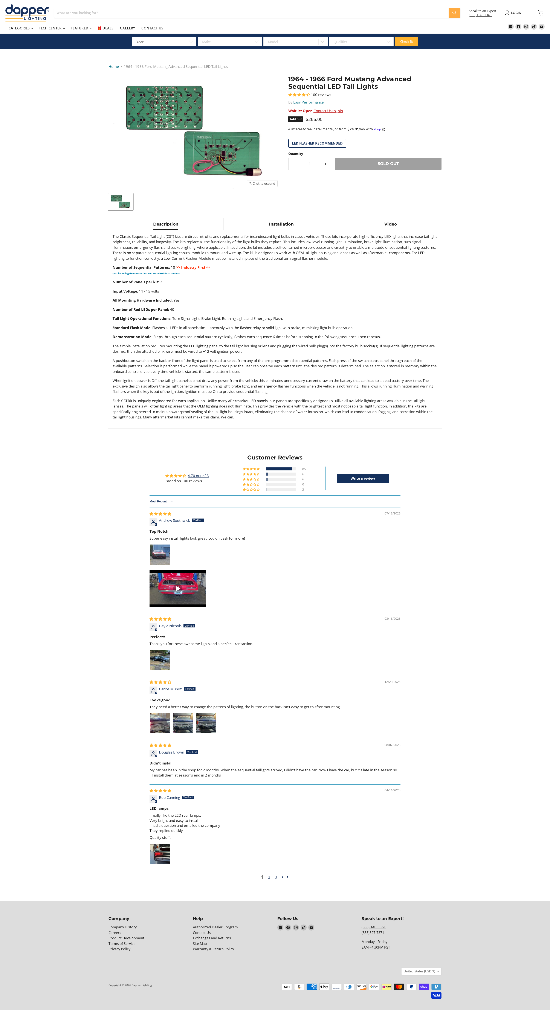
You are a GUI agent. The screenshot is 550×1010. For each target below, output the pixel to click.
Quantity (295, 154)
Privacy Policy (119, 949)
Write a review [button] (363, 478)
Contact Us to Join (328, 110)
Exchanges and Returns (212, 938)
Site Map (200, 943)
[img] (160, 513)
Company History (122, 927)
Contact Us (202, 932)
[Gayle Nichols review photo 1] (160, 660)
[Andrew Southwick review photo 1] (160, 554)
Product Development (126, 938)
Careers (114, 932)
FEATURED (80, 28)
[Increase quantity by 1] (326, 164)
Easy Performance (308, 102)
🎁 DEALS (105, 28)
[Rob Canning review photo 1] (160, 854)
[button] (299, 94)
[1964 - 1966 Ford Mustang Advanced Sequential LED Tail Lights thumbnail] (120, 201)
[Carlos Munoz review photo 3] (206, 723)
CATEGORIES (20, 28)
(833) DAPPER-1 (480, 15)
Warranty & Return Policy (213, 949)
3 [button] (276, 877)
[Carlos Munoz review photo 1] (160, 723)
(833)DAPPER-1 (374, 927)
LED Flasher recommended (317, 143)
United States (419, 971)
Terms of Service (121, 943)
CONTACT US (152, 28)
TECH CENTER (51, 28)
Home (113, 66)
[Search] (454, 13)
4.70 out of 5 (198, 475)
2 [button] (269, 877)
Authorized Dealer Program (215, 927)
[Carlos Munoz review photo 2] (183, 723)
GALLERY (127, 28)
